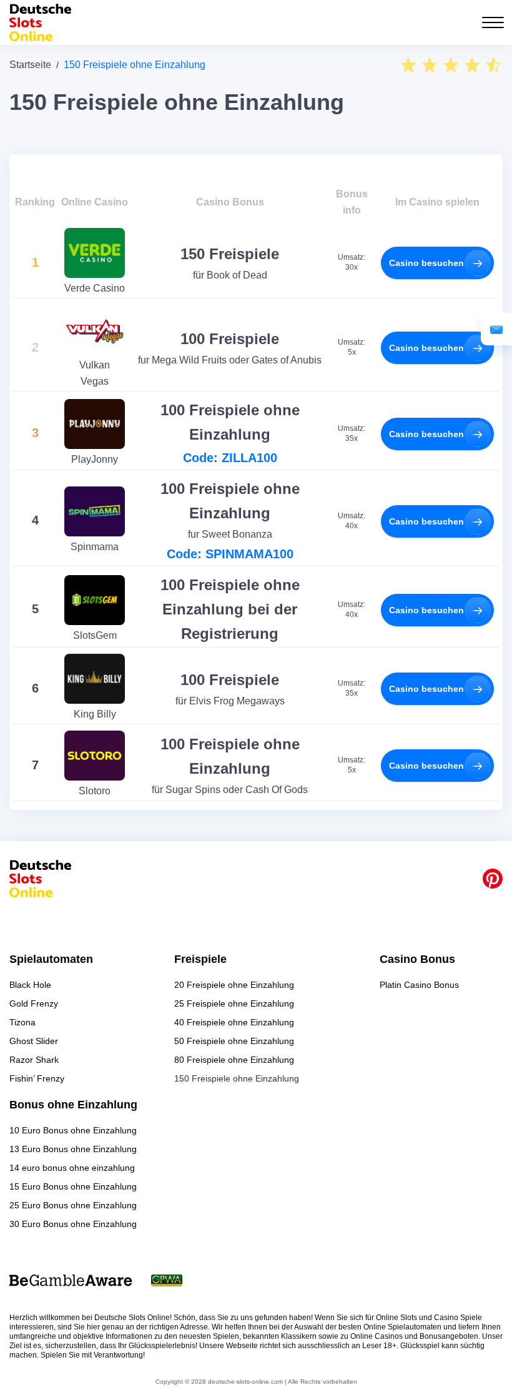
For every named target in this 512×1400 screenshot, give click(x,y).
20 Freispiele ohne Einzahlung (234, 985)
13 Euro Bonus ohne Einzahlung (73, 1149)
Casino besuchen (426, 263)
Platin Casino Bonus (419, 985)
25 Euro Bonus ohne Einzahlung (73, 1205)
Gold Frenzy (33, 1003)
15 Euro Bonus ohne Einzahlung (73, 1186)
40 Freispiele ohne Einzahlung (234, 1022)
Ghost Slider (33, 1041)
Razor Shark (34, 1060)
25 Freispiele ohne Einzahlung (234, 1003)
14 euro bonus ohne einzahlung (72, 1168)
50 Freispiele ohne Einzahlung (234, 1041)
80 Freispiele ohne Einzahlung (234, 1060)
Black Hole (30, 985)
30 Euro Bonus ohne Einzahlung (73, 1224)
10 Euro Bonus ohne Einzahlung (73, 1130)
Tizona (22, 1022)
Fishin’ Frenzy (36, 1078)
